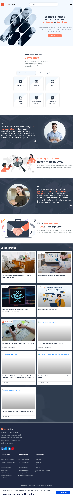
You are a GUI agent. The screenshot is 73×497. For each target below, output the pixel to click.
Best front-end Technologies (47, 309)
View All (70, 248)
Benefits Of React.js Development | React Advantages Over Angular (15, 310)
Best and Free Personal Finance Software (51, 275)
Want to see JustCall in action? (19, 494)
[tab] (26, 73)
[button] (70, 4)
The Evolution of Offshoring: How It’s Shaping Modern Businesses (16, 276)
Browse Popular (34, 56)
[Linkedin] (9, 448)
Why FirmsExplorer (49, 225)
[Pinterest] (12, 448)
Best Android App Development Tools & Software (18, 343)
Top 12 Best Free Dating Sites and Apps (50, 343)
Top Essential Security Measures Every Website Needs (53, 376)
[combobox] (43, 4)
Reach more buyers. (50, 160)
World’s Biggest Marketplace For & (54, 19)
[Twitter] (5, 448)
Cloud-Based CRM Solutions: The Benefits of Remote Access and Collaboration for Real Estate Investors (18, 377)
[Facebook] (2, 448)
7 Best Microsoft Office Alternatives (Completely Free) (18, 412)
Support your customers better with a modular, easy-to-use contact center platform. (26, 491)
